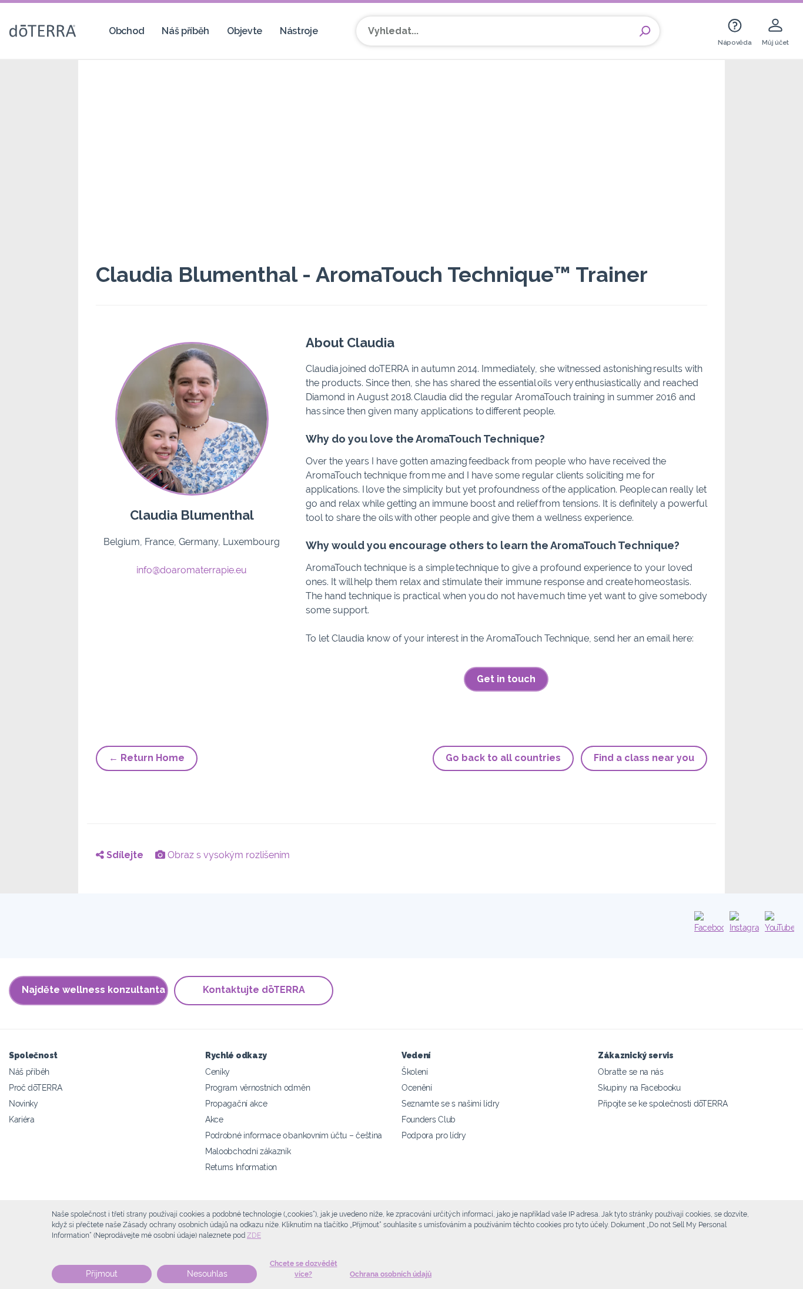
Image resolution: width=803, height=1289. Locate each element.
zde (254, 1235)
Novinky (23, 1103)
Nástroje (299, 30)
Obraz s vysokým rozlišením (227, 855)
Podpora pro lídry (434, 1135)
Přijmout (102, 1273)
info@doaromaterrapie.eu (191, 570)
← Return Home (147, 757)
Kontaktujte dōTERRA (254, 989)
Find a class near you (644, 757)
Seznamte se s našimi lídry (451, 1103)
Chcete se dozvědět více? (303, 1269)
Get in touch (506, 679)
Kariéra (22, 1119)
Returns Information (241, 1167)
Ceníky (217, 1072)
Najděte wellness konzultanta (93, 989)
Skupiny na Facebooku (639, 1087)
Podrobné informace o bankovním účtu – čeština (293, 1135)
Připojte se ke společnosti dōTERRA (662, 1103)
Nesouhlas (207, 1273)
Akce (214, 1119)
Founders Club (429, 1119)
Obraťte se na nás (631, 1072)
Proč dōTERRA (35, 1087)
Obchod (126, 30)
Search (645, 31)
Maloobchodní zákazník (248, 1151)
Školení (415, 1072)
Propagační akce (236, 1103)
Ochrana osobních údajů (390, 1274)
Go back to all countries (503, 757)
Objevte (244, 30)
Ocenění (417, 1087)
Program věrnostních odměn (257, 1087)
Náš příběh (185, 30)
